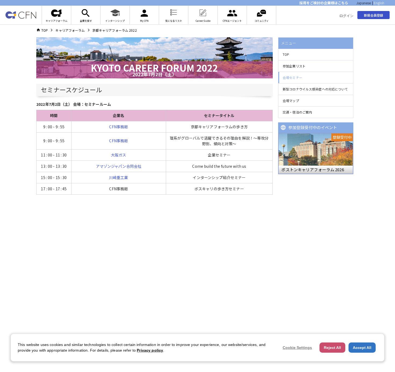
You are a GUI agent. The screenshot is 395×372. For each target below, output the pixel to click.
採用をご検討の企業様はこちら (323, 2)
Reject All (332, 347)
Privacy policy (150, 350)
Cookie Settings (297, 347)
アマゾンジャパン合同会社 (119, 166)
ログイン (346, 15)
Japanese (363, 3)
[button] (315, 54)
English (379, 3)
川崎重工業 (118, 177)
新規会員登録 (373, 15)
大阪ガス (118, 155)
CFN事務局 (118, 126)
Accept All (362, 347)
